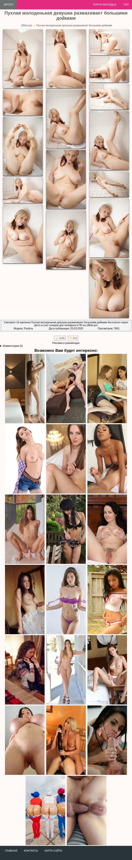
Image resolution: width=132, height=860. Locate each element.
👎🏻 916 (73, 338)
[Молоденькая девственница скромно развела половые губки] (66, 459)
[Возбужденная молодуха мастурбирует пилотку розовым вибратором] (25, 529)
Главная (11, 850)
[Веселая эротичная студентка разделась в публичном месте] (66, 670)
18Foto (8, 4)
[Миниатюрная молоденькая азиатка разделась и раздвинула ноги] (66, 599)
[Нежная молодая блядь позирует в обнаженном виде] (25, 599)
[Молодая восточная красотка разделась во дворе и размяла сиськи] (107, 599)
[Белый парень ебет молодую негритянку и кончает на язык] (107, 459)
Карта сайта (53, 850)
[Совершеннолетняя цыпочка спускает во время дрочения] (25, 459)
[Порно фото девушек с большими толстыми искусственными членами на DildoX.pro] (66, 740)
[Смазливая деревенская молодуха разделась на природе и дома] (107, 529)
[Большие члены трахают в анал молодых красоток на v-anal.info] (86, 810)
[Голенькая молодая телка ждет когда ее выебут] (25, 388)
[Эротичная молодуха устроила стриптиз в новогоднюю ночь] (25, 670)
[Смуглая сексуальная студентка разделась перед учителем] (66, 529)
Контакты (31, 850)
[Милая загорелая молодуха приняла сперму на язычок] (66, 388)
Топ (126, 4)
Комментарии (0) (13, 346)
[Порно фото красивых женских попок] (45, 810)
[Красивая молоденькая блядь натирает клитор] (107, 670)
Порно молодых (105, 4)
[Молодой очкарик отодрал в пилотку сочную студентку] (107, 388)
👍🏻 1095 (60, 338)
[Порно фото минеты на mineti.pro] (107, 740)
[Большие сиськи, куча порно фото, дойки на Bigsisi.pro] (25, 740)
